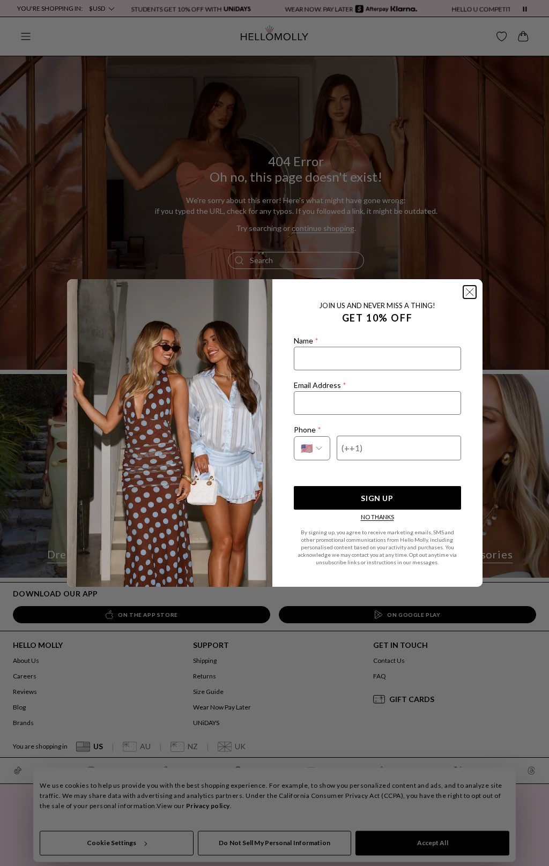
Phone (307, 429)
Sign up (377, 498)
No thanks (377, 516)
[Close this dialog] (469, 292)
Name (306, 340)
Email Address (320, 385)
